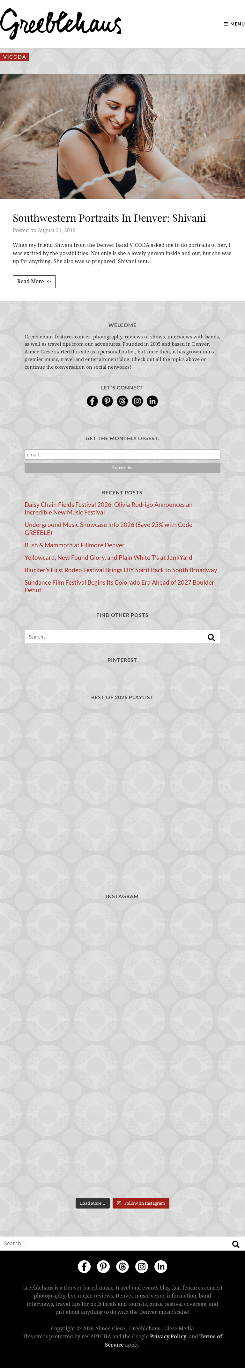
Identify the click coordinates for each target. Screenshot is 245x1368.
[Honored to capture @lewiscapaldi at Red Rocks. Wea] (172, 1108)
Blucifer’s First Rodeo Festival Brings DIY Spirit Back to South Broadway (121, 569)
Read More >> (34, 281)
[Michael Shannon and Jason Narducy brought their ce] (172, 993)
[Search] (211, 637)
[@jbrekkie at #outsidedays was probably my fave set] (73, 993)
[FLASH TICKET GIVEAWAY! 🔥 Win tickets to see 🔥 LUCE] (73, 1050)
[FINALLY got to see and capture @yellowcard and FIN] (73, 1108)
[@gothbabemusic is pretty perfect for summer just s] (73, 935)
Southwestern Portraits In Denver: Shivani (109, 217)
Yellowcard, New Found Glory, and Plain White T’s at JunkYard (108, 557)
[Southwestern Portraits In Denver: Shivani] (122, 136)
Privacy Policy (168, 1337)
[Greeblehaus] (61, 24)
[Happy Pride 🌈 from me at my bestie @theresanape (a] (73, 1166)
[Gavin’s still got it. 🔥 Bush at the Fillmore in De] (172, 1050)
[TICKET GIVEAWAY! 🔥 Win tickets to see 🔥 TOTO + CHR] (172, 935)
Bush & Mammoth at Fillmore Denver (75, 545)
